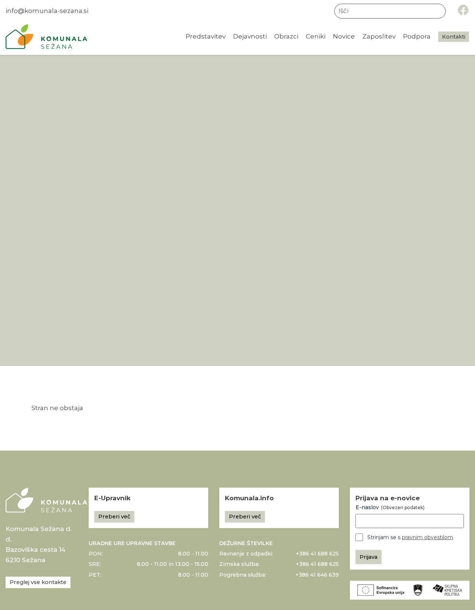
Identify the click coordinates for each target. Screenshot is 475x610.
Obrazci (286, 36)
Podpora (416, 36)
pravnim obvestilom (427, 537)
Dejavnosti (250, 36)
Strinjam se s (410, 537)
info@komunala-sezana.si (47, 10)
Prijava (368, 557)
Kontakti (453, 36)
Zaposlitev (379, 36)
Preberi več (114, 516)
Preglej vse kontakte (38, 582)
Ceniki (315, 36)
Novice (344, 36)
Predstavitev (206, 36)
